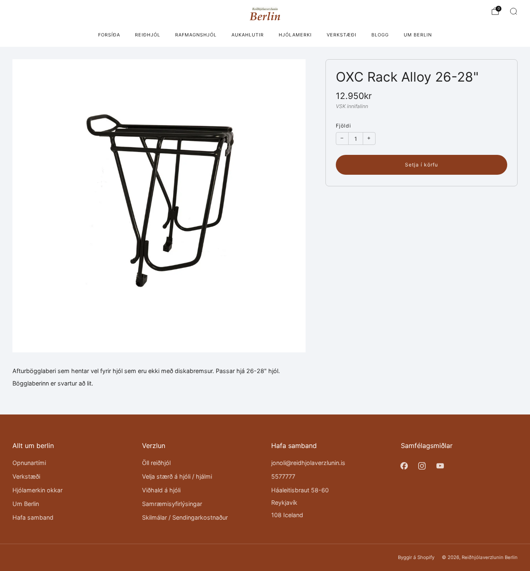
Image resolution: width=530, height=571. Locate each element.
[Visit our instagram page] (422, 466)
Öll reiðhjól (156, 462)
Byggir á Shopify (416, 557)
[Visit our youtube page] (440, 466)
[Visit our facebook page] (404, 466)
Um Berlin (418, 35)
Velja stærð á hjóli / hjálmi (177, 476)
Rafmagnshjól (196, 35)
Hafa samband (32, 517)
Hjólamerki (295, 35)
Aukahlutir (247, 35)
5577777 (283, 476)
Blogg (380, 35)
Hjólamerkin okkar (37, 490)
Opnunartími (29, 462)
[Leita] (513, 11)
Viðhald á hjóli (161, 490)
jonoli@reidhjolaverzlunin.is (308, 462)
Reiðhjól (147, 35)
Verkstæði (342, 35)
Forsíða (109, 35)
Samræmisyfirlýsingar (172, 503)
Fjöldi (343, 126)
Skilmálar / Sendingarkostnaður (185, 517)
